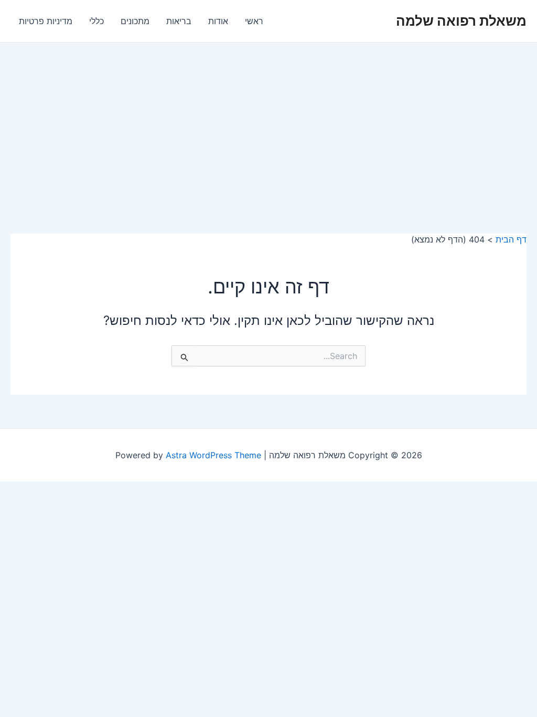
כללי (96, 21)
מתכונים (135, 21)
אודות (218, 21)
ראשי (254, 21)
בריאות (178, 21)
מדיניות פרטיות (45, 21)
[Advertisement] (268, 121)
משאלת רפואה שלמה (461, 21)
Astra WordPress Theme (213, 455)
